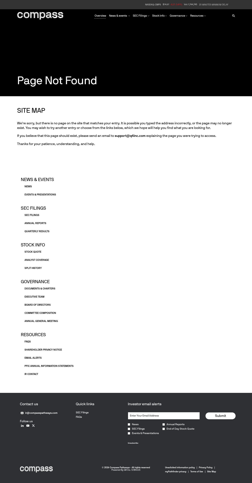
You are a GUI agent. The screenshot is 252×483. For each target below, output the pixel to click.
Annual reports (35, 223)
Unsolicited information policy (180, 467)
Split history (33, 268)
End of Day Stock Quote (180, 429)
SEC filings (32, 215)
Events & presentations (40, 194)
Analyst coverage (37, 260)
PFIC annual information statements (49, 366)
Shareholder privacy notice (43, 349)
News (28, 186)
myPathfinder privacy (175, 471)
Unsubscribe (133, 443)
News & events (37, 179)
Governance (35, 281)
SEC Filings (33, 208)
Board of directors (38, 304)
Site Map (211, 471)
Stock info (33, 245)
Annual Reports (175, 424)
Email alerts (33, 357)
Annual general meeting (41, 321)
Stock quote (33, 251)
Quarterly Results (37, 231)
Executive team (34, 296)
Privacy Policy (206, 467)
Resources (33, 334)
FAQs (28, 341)
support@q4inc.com (130, 136)
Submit (220, 416)
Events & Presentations (145, 433)
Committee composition (40, 313)
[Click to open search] (232, 15)
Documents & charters (40, 288)
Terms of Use (196, 471)
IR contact (31, 374)
